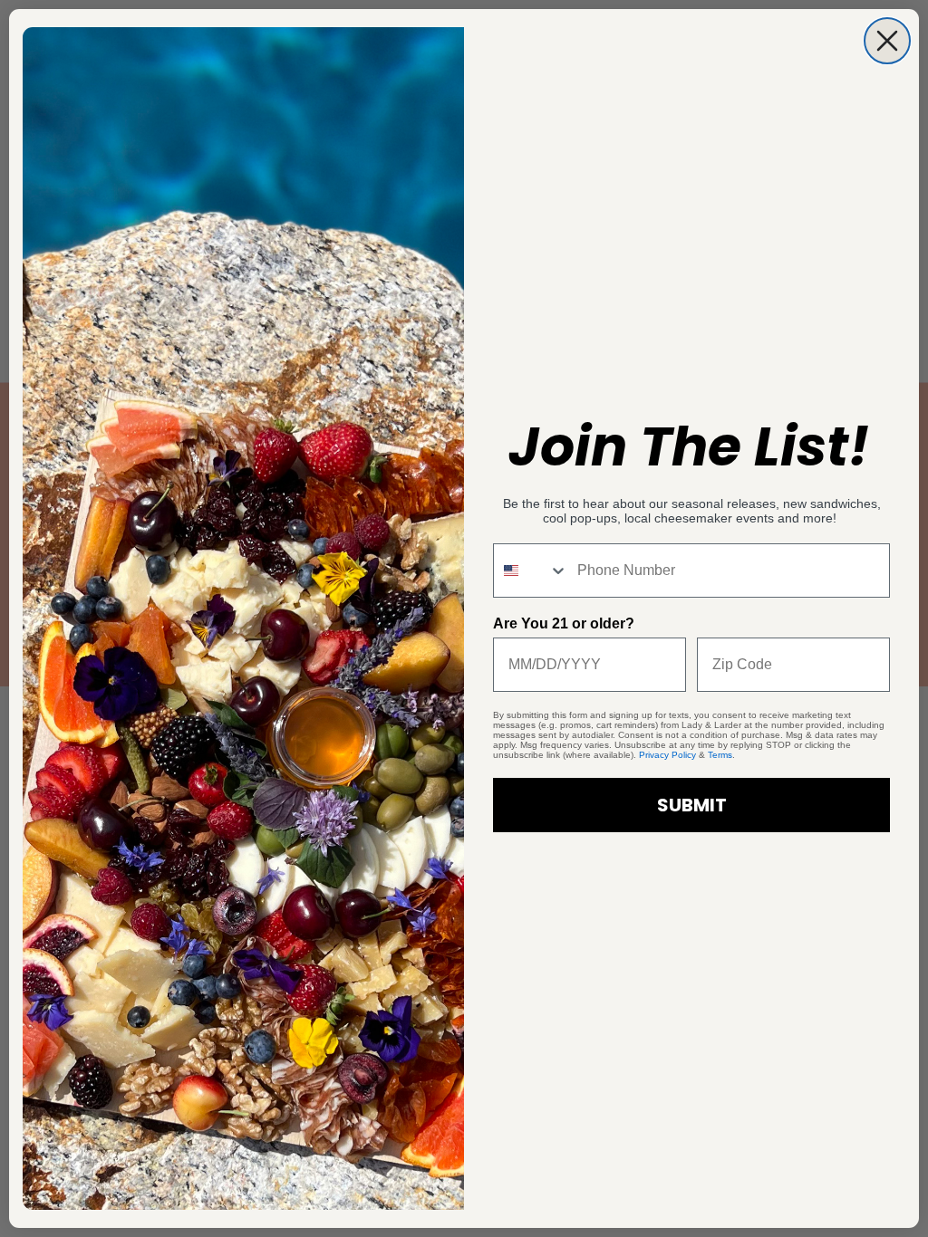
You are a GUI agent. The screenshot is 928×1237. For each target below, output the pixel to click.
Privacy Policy (667, 755)
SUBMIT (692, 805)
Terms (720, 755)
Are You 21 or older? (563, 623)
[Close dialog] (887, 40)
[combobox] (531, 570)
